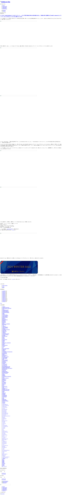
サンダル (3, 421)
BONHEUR (4, 322)
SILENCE (3, 388)
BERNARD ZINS (5, 319)
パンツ (3, 449)
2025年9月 (3, 301)
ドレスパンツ (4, 443)
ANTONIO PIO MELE (5, 312)
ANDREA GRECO (5, 310)
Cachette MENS (4, 7)
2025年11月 (4, 299)
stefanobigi (3, 393)
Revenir (3, 384)
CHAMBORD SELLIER (6, 329)
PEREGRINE (4, 379)
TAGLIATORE (4, 395)
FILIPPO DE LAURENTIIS (6, 342)
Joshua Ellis (4, 361)
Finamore (3, 343)
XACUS (3, 401)
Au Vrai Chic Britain (5, 315)
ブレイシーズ (4, 451)
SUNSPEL (3, 394)
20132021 (4, 479)
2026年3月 (3, 295)
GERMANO (4, 349)
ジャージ (3, 422)
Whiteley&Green (4, 400)
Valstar (3, 398)
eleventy (3, 338)
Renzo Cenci (4, 383)
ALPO (3, 309)
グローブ (3, 417)
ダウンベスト (4, 439)
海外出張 (3, 463)
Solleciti (3, 391)
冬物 (3, 459)
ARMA (3, 313)
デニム (3, 440)
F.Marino (3, 340)
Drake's (3, 337)
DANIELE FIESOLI (5, 334)
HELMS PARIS (4, 353)
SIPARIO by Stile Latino (5, 389)
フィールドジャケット (5, 450)
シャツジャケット (5, 426)
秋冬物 (3, 465)
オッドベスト (4, 410)
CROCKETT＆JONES (5, 333)
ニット (3, 286)
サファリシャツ (4, 420)
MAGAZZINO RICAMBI (6, 366)
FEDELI (3, 341)
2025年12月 (4, 298)
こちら (13, 279)
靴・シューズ (4, 466)
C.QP (3, 325)
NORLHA (3, 375)
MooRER (3, 374)
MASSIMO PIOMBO (5, 372)
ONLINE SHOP (4, 8)
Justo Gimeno (4, 362)
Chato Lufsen (4, 330)
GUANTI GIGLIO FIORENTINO (7, 351)
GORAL (3, 350)
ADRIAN (3, 306)
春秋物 (3, 462)
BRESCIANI (4, 324)
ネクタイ (3, 446)
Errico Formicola (4, 339)
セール (3, 435)
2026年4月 (3, 294)
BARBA (3, 318)
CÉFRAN (3, 328)
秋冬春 (3, 464)
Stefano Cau (4, 392)
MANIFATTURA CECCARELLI (7, 368)
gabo (3, 347)
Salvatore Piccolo (4, 386)
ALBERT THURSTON (5, 307)
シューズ (3, 427)
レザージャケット (5, 457)
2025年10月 (4, 300)
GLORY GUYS (4, 6)
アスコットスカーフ (5, 405)
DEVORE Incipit (4, 336)
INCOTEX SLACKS (5, 356)
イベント (3, 408)
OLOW (3, 377)
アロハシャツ (4, 406)
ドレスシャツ (4, 442)
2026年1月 (3, 297)
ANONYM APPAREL (5, 311)
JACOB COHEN (4, 357)
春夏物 (3, 460)
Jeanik (3, 359)
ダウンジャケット (5, 438)
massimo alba (4, 370)
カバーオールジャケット (6, 415)
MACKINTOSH (4, 365)
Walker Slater (4, 399)
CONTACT (4, 490)
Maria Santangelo (4, 369)
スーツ (3, 430)
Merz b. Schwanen (5, 373)
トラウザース (4, 441)
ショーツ (3, 428)
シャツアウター (4, 425)
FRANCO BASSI (4, 345)
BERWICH (4, 320)
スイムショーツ (4, 431)
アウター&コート (5, 404)
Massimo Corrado (4, 371)
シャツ (3, 424)
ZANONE (3, 402)
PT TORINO (4, 382)
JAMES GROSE (4, 358)
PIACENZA (4, 380)
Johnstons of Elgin (4, 360)
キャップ (3, 416)
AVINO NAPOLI (4, 316)
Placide (3, 381)
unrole (3, 397)
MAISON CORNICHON (6, 367)
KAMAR (3, 363)
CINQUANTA (4, 331)
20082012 (4, 473)
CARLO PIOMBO (5, 327)
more (1, 303)
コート (3, 419)
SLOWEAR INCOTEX (5, 390)
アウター (3, 403)
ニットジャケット (5, 445)
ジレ (3, 429)
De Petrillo (3, 335)
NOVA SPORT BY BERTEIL (6, 376)
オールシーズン (4, 409)
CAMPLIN (3, 326)
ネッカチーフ (4, 447)
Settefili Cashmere (4, 285)
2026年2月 (3, 296)
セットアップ (4, 436)
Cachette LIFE (4, 489)
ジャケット (4, 423)
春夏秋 (3, 287)
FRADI (3, 344)
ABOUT (3, 5)
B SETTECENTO (5, 317)
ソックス (3, 437)
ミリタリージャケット (5, 456)
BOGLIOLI (4, 321)
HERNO (3, 354)
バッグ (3, 448)
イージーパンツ (4, 407)
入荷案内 (3, 458)
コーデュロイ (4, 418)
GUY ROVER (4, 352)
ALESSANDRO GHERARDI (6, 308)
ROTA (3, 385)
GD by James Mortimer (5, 348)
